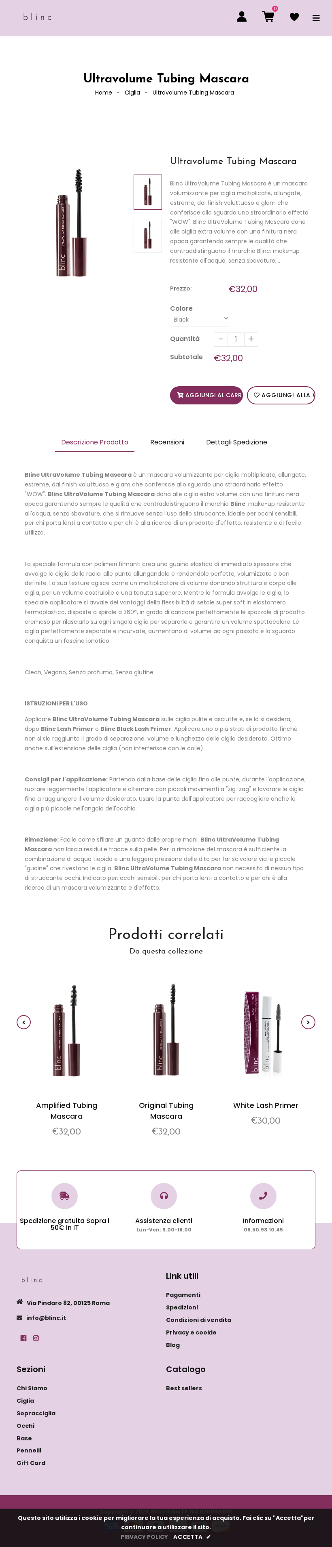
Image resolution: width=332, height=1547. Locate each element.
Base (24, 1438)
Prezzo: (181, 288)
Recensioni (167, 442)
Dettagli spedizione (236, 442)
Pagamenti (183, 1295)
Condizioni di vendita (198, 1320)
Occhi (25, 1426)
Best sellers (184, 1388)
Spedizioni (182, 1307)
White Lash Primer (265, 1105)
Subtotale (186, 357)
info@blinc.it (46, 1318)
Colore (181, 308)
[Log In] (242, 18)
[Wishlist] (294, 18)
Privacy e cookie (191, 1332)
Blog (173, 1345)
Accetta (192, 1537)
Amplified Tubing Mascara (66, 1110)
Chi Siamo (32, 1388)
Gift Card (31, 1463)
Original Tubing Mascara (166, 1110)
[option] (71, 224)
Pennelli (29, 1450)
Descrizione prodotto (94, 442)
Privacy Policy (144, 1537)
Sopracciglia (36, 1413)
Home (103, 92)
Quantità (185, 338)
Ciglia (132, 92)
